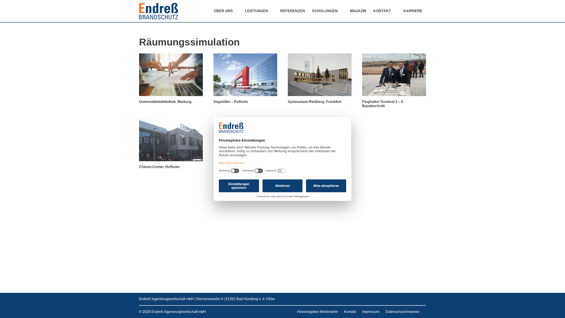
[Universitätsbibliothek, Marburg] (171, 74)
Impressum (370, 312)
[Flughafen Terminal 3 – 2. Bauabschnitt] (394, 74)
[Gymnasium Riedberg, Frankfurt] (320, 74)
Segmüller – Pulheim (230, 102)
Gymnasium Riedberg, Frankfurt (314, 102)
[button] (236, 11)
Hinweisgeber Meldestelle (317, 312)
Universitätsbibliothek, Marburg (165, 102)
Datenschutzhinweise (402, 312)
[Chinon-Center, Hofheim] (171, 140)
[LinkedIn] (398, 299)
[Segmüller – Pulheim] (245, 74)
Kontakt (350, 312)
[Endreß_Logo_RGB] (158, 11)
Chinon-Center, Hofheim (159, 167)
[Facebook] (417, 299)
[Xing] (408, 299)
